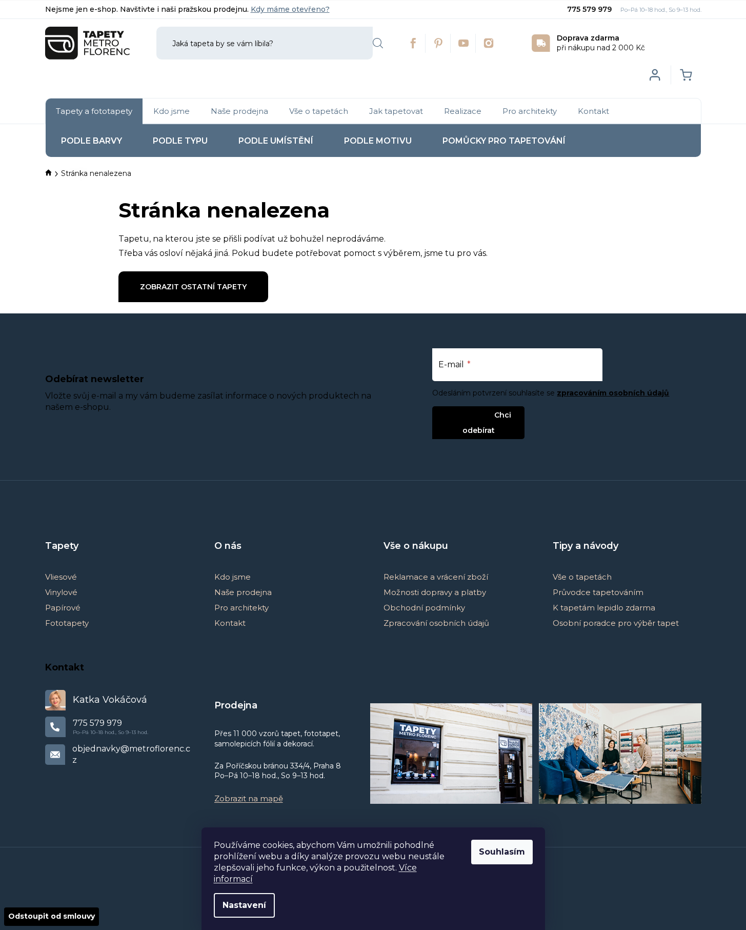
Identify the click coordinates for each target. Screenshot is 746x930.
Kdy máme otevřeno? (290, 9)
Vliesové (61, 577)
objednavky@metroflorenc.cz (131, 754)
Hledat (378, 43)
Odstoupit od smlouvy (51, 916)
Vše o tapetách (582, 577)
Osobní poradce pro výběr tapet (616, 623)
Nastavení (244, 905)
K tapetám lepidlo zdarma (604, 607)
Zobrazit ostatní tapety (193, 286)
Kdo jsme (232, 577)
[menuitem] (94, 111)
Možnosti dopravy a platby (435, 592)
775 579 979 (590, 9)
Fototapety (67, 623)
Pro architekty (241, 607)
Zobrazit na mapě (248, 798)
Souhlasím (502, 852)
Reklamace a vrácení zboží (436, 577)
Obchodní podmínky (424, 607)
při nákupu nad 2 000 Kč (601, 42)
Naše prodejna (243, 592)
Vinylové (61, 592)
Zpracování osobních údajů (436, 623)
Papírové (62, 607)
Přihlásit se (470, 415)
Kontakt (230, 623)
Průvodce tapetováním (598, 592)
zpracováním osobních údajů (613, 393)
